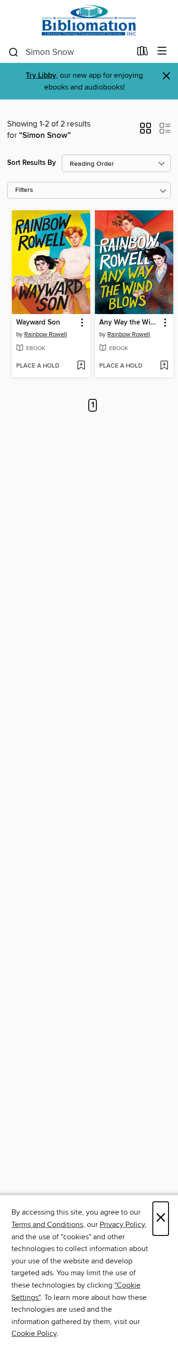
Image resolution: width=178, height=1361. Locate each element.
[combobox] (69, 52)
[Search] (13, 51)
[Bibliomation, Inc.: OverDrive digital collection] (89, 20)
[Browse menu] (162, 51)
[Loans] (142, 53)
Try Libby (41, 76)
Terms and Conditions (47, 1224)
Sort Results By (31, 162)
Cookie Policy (33, 1333)
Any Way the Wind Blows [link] (129, 322)
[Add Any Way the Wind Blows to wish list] (164, 366)
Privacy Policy (122, 1224)
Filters (24, 190)
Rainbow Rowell (45, 334)
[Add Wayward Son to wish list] (81, 366)
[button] (145, 131)
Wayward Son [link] (38, 322)
